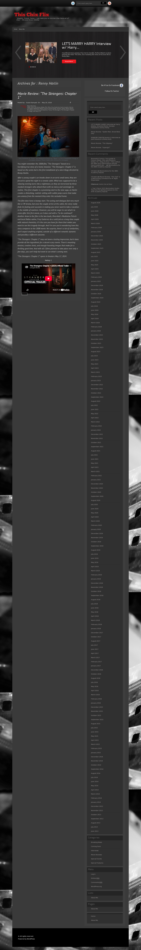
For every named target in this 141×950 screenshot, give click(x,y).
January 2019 (96, 579)
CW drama (37, 107)
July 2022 (94, 405)
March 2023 (95, 372)
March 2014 (95, 794)
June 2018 (94, 608)
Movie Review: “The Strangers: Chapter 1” (47, 96)
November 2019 (97, 537)
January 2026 (96, 232)
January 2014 (96, 802)
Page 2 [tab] (30, 66)
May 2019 (94, 562)
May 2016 (94, 686)
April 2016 (95, 690)
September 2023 (97, 347)
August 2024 (95, 302)
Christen (94, 171)
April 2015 (95, 740)
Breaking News (96, 842)
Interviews (94, 850)
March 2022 (95, 422)
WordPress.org (96, 886)
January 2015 (96, 752)
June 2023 (94, 360)
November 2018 (97, 587)
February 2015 (96, 748)
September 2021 (97, 446)
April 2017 (95, 653)
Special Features (97, 863)
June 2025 (94, 261)
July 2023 (94, 356)
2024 (32, 107)
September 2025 (97, 248)
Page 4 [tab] (33, 66)
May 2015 (94, 736)
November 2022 (97, 389)
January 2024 (96, 331)
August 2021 (95, 451)
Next (18, 54)
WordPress (31, 939)
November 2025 (97, 240)
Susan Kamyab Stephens (40, 110)
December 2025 (97, 236)
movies (59, 108)
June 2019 (94, 558)
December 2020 (97, 484)
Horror (71, 107)
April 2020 (95, 517)
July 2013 (94, 827)
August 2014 (95, 773)
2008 (28, 107)
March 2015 (95, 744)
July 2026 (94, 207)
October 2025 (96, 244)
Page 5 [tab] (35, 66)
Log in (93, 874)
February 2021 (96, 475)
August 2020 (95, 500)
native (63, 108)
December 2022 (97, 384)
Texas (50, 110)
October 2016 (96, 674)
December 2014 (97, 757)
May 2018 (94, 612)
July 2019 (94, 554)
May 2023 (94, 364)
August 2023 (95, 351)
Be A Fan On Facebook (110, 85)
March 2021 (95, 471)
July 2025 (94, 256)
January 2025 (96, 281)
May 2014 (94, 785)
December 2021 (97, 434)
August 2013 (95, 823)
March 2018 (95, 620)
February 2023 (96, 376)
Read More (69, 61)
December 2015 (97, 707)
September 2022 (97, 397)
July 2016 (94, 682)
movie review (52, 108)
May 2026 (94, 215)
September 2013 (97, 819)
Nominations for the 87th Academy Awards (104, 190)
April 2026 (95, 219)
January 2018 (96, 628)
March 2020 (95, 521)
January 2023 (96, 380)
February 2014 (96, 798)
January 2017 (96, 666)
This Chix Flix (31, 15)
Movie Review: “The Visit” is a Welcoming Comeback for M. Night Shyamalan (105, 178)
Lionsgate (30, 108)
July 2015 (94, 728)
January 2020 (96, 529)
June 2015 (94, 732)
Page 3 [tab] (32, 66)
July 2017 (94, 645)
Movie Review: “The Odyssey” (102, 143)
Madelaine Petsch (38, 108)
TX (40, 111)
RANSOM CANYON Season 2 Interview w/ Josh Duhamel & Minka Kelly (105, 138)
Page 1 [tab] (29, 66)
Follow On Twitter (112, 91)
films (49, 107)
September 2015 (97, 719)
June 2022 (94, 409)
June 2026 (94, 211)
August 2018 (95, 599)
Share (24, 294)
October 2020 (96, 492)
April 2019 (95, 566)
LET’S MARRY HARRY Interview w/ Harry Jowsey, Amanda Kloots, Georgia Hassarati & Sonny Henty (105, 126)
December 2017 (97, 633)
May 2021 (94, 463)
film (46, 107)
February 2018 (96, 624)
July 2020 (94, 504)
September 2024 (97, 298)
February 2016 (96, 699)
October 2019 (96, 542)
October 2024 (96, 293)
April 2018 (95, 616)
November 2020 (97, 488)
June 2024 (94, 310)
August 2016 (95, 678)
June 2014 (94, 781)
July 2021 (94, 455)
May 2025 (94, 265)
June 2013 (94, 831)
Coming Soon (96, 846)
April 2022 (95, 418)
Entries (95, 878)
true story (36, 111)
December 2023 (97, 335)
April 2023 (95, 368)
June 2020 (94, 509)
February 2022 (96, 426)
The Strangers (56, 110)
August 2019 (95, 550)
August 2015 (95, 723)
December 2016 (97, 670)
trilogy (30, 111)
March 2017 (95, 657)
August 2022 (95, 401)
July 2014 (94, 777)
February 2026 (96, 227)
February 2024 (96, 327)
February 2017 (96, 661)
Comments (96, 882)
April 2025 (95, 269)
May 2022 (94, 413)
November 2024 (97, 289)
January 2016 (96, 703)
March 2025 (95, 273)
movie (46, 108)
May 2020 (94, 513)
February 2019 (96, 575)
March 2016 (95, 694)
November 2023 (97, 339)
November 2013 (97, 810)
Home (15, 29)
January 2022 (96, 430)
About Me (22, 29)
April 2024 (95, 318)
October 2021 (96, 442)
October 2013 (96, 814)
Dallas (42, 107)
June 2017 (94, 649)
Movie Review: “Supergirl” (100, 147)
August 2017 (95, 641)
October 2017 (96, 637)
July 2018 (94, 604)
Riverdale (30, 110)
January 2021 (96, 480)
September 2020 (97, 496)
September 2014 (97, 769)
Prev (123, 54)
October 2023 (96, 343)
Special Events (96, 859)
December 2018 (97, 583)
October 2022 (96, 393)
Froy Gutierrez (55, 107)
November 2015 (97, 711)
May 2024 (94, 314)
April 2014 (95, 790)
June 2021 (94, 459)
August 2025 (95, 252)
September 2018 (97, 595)
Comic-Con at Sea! (105, 184)
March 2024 (95, 322)
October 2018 (96, 591)
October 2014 (96, 765)
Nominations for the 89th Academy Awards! (105, 166)
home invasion (64, 107)
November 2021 (97, 438)
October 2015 (96, 715)
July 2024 (94, 306)
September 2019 (97, 546)
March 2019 (95, 571)
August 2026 (95, 203)
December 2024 (97, 285)
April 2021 (95, 467)
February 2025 (96, 277)
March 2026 (95, 223)
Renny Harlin (69, 108)
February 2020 (96, 525)
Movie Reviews (31, 106)
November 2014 (97, 761)
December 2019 (97, 533)
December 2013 (97, 806)
